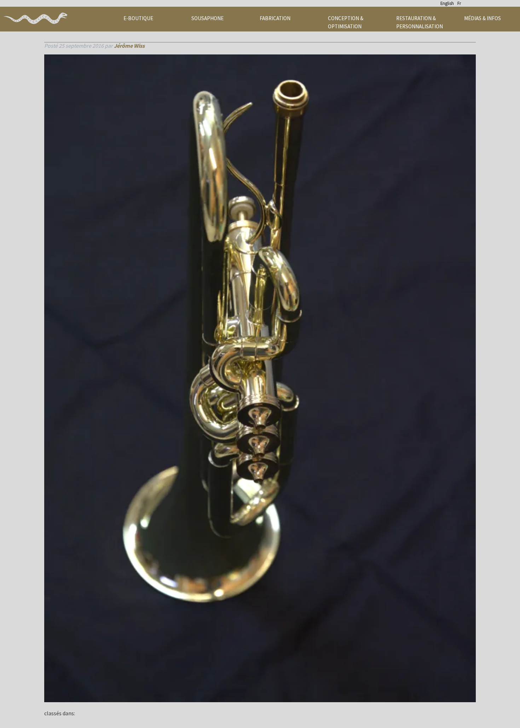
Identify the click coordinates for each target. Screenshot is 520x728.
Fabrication (275, 18)
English (447, 3)
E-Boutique (138, 18)
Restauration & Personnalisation (419, 22)
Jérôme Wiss (129, 45)
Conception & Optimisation (345, 22)
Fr (459, 3)
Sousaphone (207, 18)
